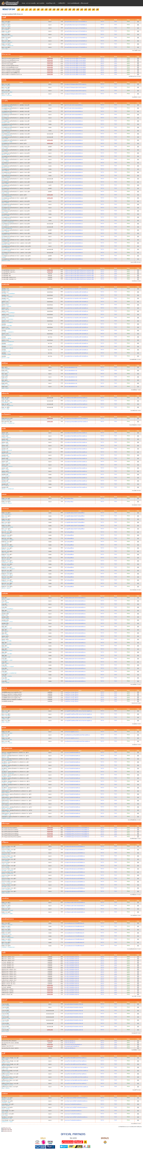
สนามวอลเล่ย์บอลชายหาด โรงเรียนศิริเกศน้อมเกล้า (74, 923)
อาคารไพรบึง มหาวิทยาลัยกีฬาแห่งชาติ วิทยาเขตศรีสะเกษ (76, 397)
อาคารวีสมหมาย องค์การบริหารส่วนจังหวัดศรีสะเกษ (75, 902)
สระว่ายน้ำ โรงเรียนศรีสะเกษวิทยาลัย (72, 956)
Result (115, 21)
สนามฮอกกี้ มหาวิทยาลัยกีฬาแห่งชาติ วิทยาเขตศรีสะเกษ (75, 1057)
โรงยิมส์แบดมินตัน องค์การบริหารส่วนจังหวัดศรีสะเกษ (75, 597)
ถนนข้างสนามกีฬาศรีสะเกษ (70, 1041)
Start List (102, 21)
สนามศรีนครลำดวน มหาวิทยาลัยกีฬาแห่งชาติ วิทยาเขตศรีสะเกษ (77, 734)
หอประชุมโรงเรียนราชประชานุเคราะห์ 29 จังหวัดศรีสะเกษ (76, 21)
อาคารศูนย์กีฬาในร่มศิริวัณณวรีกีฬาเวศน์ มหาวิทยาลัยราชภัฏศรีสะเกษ (78, 711)
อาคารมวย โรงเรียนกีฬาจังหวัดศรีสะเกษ (72, 752)
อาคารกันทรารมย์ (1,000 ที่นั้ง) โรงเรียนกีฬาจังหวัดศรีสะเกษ (76, 1097)
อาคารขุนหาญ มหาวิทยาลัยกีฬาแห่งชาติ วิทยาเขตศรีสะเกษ (76, 418)
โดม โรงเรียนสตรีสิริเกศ (69, 532)
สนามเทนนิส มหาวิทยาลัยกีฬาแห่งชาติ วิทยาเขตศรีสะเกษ (76, 432)
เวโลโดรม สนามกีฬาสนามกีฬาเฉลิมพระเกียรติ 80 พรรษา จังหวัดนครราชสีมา (79, 270)
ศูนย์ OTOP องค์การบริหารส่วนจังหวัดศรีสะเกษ (74, 105)
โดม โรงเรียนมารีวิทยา (69, 498)
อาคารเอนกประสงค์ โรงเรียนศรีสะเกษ (72, 1046)
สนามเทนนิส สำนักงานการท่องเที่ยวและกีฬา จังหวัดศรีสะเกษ (76, 288)
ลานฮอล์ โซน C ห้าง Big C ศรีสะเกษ (71, 692)
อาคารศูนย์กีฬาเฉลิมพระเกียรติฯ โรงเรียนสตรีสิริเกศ (74, 512)
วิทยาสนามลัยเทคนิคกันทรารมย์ (71, 367)
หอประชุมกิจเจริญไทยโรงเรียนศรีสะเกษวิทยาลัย (74, 1004)
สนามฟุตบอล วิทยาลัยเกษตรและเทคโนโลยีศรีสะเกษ (75, 846)
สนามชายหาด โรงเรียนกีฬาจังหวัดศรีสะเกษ (73, 1104)
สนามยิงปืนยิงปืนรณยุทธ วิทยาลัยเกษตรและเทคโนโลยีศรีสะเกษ (77, 827)
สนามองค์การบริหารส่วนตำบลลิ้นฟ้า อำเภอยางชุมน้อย (75, 58)
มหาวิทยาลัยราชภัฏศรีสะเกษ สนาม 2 (72, 731)
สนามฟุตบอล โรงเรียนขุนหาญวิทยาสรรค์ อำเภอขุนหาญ (75, 84)
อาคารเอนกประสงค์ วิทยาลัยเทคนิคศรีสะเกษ (73, 1044)
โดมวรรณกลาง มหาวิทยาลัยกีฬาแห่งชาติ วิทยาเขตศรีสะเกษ (76, 1067)
